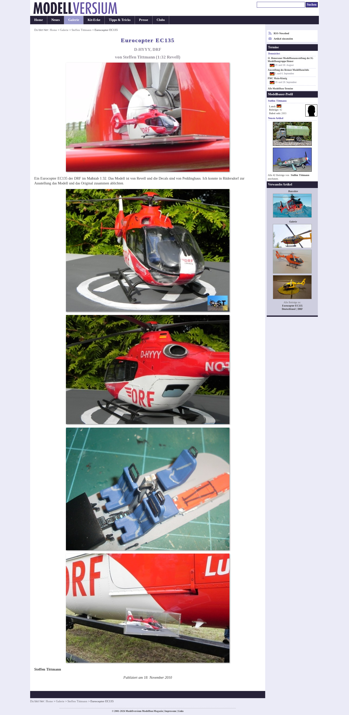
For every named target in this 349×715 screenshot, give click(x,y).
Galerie (73, 20)
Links (181, 711)
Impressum (170, 711)
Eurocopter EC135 (292, 305)
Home (38, 20)
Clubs (161, 20)
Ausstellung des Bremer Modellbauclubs (288, 70)
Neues (55, 20)
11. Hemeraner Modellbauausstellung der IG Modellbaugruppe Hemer (290, 60)
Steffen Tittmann (81, 29)
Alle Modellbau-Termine (280, 88)
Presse (143, 20)
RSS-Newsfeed (281, 33)
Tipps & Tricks (120, 20)
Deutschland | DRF (292, 309)
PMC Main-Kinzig (277, 78)
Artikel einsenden (283, 38)
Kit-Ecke (94, 20)
